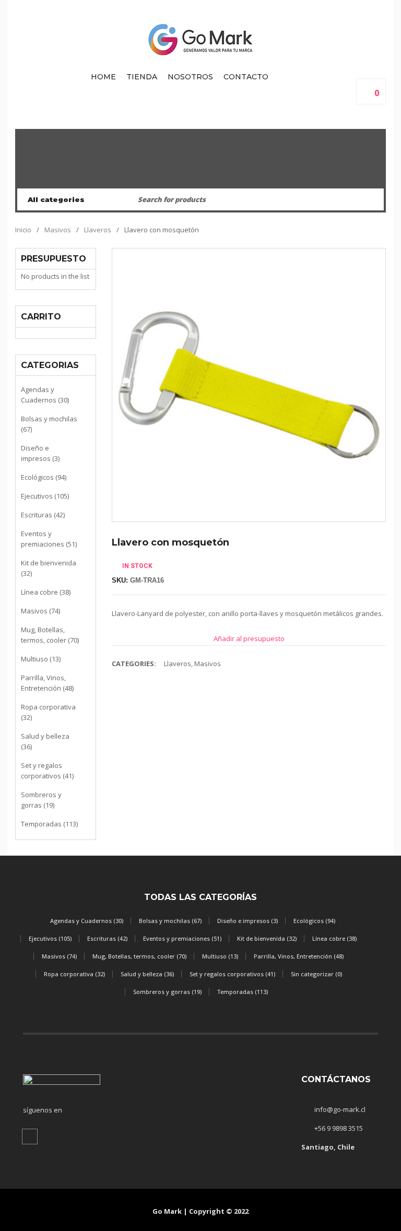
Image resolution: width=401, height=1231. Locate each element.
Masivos (57, 229)
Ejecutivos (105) (45, 496)
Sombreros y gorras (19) (41, 800)
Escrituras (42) (43, 514)
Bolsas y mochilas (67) (49, 424)
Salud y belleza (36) (45, 741)
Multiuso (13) (41, 659)
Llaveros (97, 229)
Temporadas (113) (49, 823)
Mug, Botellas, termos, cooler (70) (50, 635)
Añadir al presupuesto (249, 638)
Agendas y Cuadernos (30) (45, 395)
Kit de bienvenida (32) (48, 568)
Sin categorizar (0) (316, 974)
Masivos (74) (40, 611)
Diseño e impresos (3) (40, 453)
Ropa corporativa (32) (48, 712)
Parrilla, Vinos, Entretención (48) (47, 683)
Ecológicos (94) (43, 477)
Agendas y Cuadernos (200, 177)
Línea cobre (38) (45, 592)
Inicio (23, 229)
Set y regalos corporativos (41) (47, 770)
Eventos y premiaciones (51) (49, 539)
